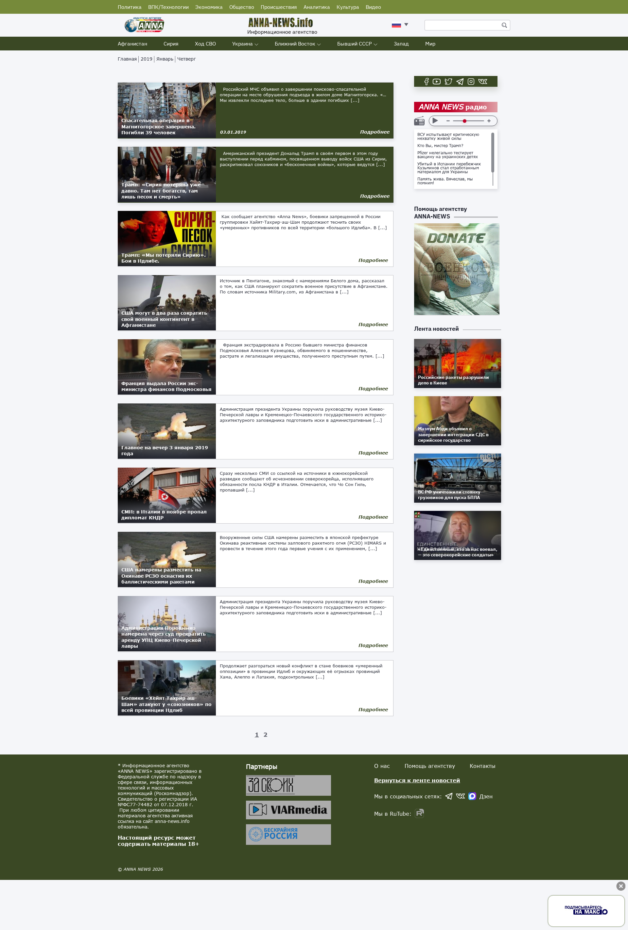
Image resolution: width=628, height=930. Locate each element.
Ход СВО (205, 43)
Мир (430, 43)
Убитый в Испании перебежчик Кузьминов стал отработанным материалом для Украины (449, 168)
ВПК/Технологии (168, 7)
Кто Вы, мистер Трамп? (440, 146)
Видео (373, 7)
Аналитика (317, 7)
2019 (146, 59)
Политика (130, 7)
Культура (348, 7)
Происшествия (279, 7)
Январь (164, 59)
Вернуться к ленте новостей (417, 780)
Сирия (171, 43)
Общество (241, 7)
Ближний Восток (295, 43)
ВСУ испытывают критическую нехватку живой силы (448, 136)
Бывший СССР (354, 43)
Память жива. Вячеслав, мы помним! (445, 181)
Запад (401, 43)
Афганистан (132, 43)
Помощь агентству (430, 766)
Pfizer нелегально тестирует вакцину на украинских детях (447, 155)
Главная (127, 59)
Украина (242, 43)
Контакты (483, 766)
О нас (382, 766)
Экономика (209, 7)
